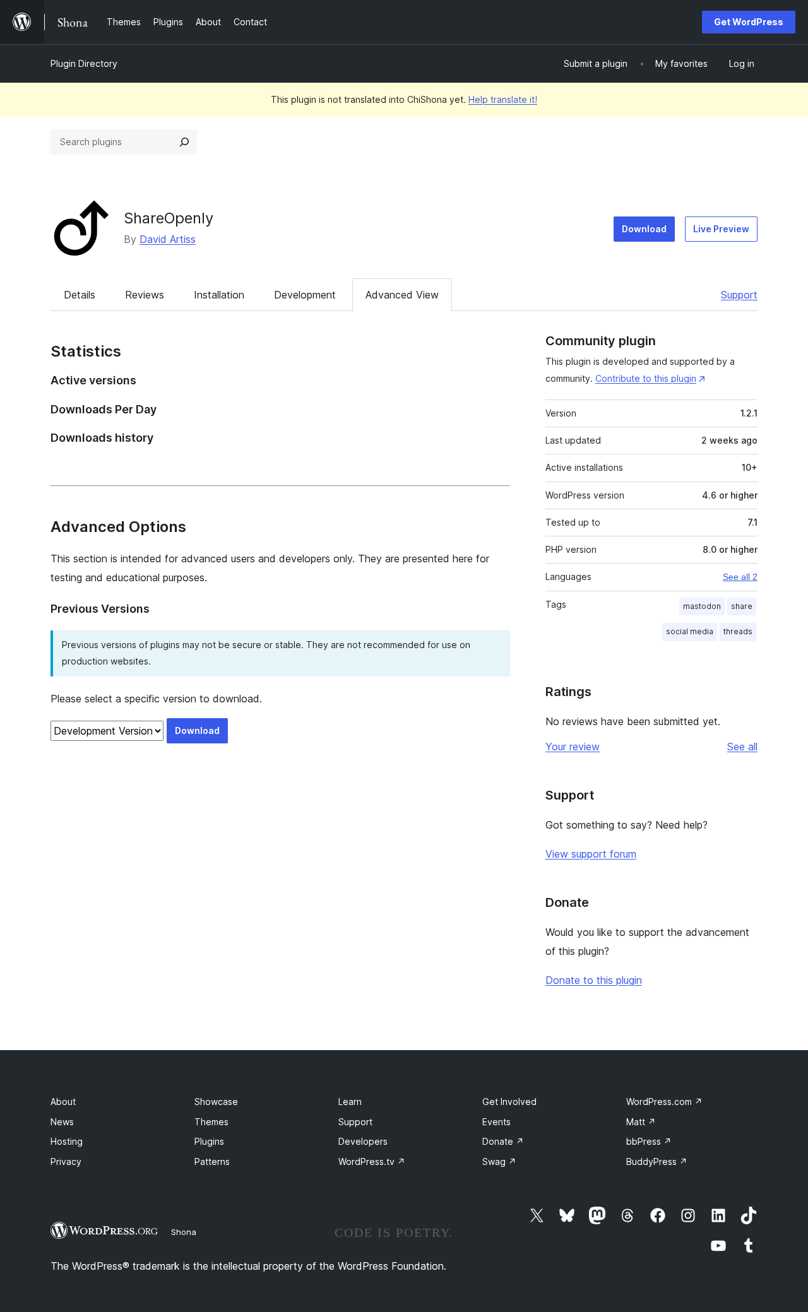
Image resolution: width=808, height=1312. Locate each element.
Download (644, 228)
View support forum (590, 854)
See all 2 (740, 577)
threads (737, 631)
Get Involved (509, 1101)
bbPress (649, 1141)
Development (305, 294)
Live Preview (721, 228)
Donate (503, 1141)
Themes (211, 1121)
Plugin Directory (83, 63)
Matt (641, 1121)
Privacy (65, 1161)
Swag (499, 1161)
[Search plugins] (184, 142)
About (63, 1101)
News (62, 1121)
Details (79, 294)
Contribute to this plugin (645, 378)
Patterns (212, 1161)
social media (689, 631)
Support (739, 294)
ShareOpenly (168, 218)
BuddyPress (656, 1161)
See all (742, 746)
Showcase (216, 1101)
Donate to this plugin (593, 980)
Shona (183, 1232)
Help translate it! (502, 99)
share (741, 606)
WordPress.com (664, 1101)
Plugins (209, 1141)
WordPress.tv (371, 1161)
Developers (363, 1141)
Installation (219, 294)
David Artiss (168, 239)
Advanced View (402, 294)
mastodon (702, 606)
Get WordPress (748, 21)
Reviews (144, 294)
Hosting (66, 1141)
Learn (350, 1101)
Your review (572, 746)
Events (496, 1121)
